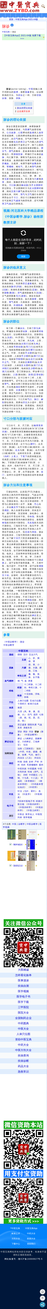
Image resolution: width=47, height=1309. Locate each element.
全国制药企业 (23, 1018)
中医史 (21, 814)
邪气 (20, 293)
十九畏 (25, 778)
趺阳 (30, 374)
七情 (41, 714)
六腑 (36, 179)
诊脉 (4, 98)
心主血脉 (11, 132)
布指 (32, 516)
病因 (11, 716)
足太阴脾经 (35, 188)
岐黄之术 (16, 1233)
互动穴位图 (35, 701)
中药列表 (22, 769)
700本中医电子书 (26, 801)
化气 (20, 166)
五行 (25, 654)
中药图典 (32, 769)
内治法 (21, 758)
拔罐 (35, 752)
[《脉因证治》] (18, 866)
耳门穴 (29, 347)
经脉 (19, 687)
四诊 (11, 733)
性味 (30, 772)
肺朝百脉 (18, 154)
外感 (16, 305)
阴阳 (20, 654)
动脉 (25, 331)
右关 (17, 450)
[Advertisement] (23, 63)
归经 (25, 775)
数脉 (12, 293)
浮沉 (25, 402)
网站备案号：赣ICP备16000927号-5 (23, 1259)
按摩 (24, 755)
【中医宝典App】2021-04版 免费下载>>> (22, 37)
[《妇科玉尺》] (23, 856)
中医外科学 (25, 807)
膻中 (33, 444)
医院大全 (23, 1012)
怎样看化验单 (23, 975)
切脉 (39, 95)
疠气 (30, 714)
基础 (11, 654)
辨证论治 (9, 742)
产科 (37, 762)
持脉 (18, 98)
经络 (41, 331)
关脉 (4, 432)
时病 (20, 762)
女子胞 (36, 677)
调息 (6, 510)
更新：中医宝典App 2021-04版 (23, 19)
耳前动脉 (18, 347)
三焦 (35, 671)
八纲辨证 (28, 738)
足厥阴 (28, 362)
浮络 (37, 694)
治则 (20, 748)
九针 (26, 791)
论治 (25, 745)
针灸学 (26, 794)
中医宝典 (6, 32)
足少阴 (31, 368)
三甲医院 (23, 1007)
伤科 (23, 765)
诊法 (22, 328)
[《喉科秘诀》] (18, 844)
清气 (41, 142)
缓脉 (41, 566)
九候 (32, 340)
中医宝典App (31, 1228)
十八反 (34, 778)
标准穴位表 (33, 704)
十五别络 (28, 694)
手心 (36, 504)
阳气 (34, 166)
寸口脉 (12, 185)
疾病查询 (23, 1055)
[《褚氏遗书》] (32, 844)
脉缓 (34, 299)
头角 (36, 344)
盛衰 (18, 200)
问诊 (31, 731)
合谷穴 (31, 359)
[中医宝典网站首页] (19, 6)
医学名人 (29, 814)
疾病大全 (31, 1239)
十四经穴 (22, 704)
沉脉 (5, 290)
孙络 (26, 697)
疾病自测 (23, 985)
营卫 (22, 142)
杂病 (25, 762)
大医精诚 (23, 969)
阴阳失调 (32, 725)
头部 (10, 337)
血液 (32, 132)
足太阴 (24, 365)
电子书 (10, 806)
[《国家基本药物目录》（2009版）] (34, 834)
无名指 (30, 523)
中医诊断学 (8, 645)
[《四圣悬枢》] (23, 834)
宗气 (16, 139)
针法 (20, 791)
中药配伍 (33, 775)
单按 (34, 532)
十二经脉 (28, 684)
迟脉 (34, 290)
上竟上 (14, 456)
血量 (34, 163)
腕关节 (14, 507)
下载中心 (16, 1244)
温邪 (35, 714)
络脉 (19, 695)
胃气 (11, 302)
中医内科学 (33, 804)
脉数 (6, 293)
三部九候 (36, 328)
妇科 (31, 762)
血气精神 (9, 681)
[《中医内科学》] (12, 856)
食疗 (37, 755)
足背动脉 (38, 374)
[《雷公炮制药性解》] (12, 834)
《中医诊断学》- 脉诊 (14, 642)
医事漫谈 (23, 980)
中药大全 (23, 1044)
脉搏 (16, 92)
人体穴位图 (23, 701)
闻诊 (25, 731)
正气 (13, 200)
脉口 (36, 399)
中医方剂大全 (23, 1050)
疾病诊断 (23, 1060)
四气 (36, 772)
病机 (11, 726)
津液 (30, 681)
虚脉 (23, 296)
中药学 (33, 787)
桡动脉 (24, 185)
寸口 (16, 197)
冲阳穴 (5, 368)
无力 (18, 296)
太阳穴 (24, 344)
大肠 (35, 668)
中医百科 (23, 651)
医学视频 (27, 817)
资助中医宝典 (23, 1039)
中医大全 (23, 1028)
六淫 (20, 711)
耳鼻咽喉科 (32, 765)
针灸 (28, 752)
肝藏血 (5, 163)
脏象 (11, 668)
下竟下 (23, 456)
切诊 (20, 95)
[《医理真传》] (34, 856)
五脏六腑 (15, 191)
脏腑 (27, 129)
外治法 (37, 758)
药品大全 (23, 1066)
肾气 (6, 384)
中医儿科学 (33, 810)
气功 (31, 755)
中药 (22, 752)
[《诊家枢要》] (32, 866)
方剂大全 (16, 1239)
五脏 (6, 179)
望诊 (20, 731)
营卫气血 (6, 204)
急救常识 (23, 1071)
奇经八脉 (32, 687)
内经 (6, 456)
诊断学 (21, 824)
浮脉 (19, 287)
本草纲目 (29, 781)
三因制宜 (28, 748)
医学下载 (23, 1001)
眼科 (41, 765)
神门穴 (37, 356)
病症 (18, 387)
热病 (20, 305)
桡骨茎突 (38, 425)
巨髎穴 (31, 350)
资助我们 (31, 1244)
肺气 (11, 151)
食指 (4, 523)
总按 (27, 532)
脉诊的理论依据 (24, 108)
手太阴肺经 (37, 185)
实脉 (39, 293)
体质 (11, 708)
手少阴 (24, 356)
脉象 (27, 92)
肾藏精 (10, 166)
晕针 (33, 791)
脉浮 (13, 287)
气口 (29, 399)
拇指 (29, 600)
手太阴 (28, 353)
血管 (41, 132)
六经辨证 (26, 742)
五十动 (5, 575)
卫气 (29, 194)
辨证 (34, 615)
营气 (22, 194)
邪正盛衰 (27, 283)
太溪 (18, 390)
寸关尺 (17, 538)
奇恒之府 (21, 676)
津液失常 (27, 728)
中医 (31, 89)
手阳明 (19, 359)
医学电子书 (23, 996)
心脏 (20, 132)
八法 (28, 758)
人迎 (15, 374)
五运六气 (33, 654)
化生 (16, 142)
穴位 (11, 702)
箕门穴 (37, 365)
